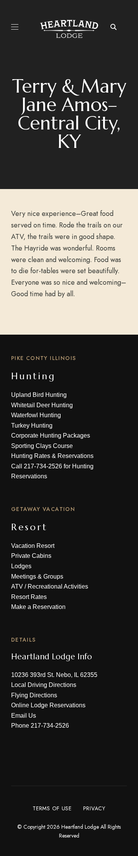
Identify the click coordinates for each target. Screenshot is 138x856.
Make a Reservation (38, 607)
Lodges (21, 566)
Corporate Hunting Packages (50, 435)
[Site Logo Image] (69, 29)
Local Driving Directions (43, 685)
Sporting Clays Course (42, 446)
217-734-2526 (43, 466)
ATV (17, 586)
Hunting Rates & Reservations (52, 456)
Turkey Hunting (32, 425)
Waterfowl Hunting (36, 415)
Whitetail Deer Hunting (42, 405)
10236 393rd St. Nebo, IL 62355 (54, 675)
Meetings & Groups (37, 576)
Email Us (23, 715)
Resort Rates (29, 597)
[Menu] (14, 26)
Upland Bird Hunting (39, 395)
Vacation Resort (32, 545)
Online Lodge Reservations (48, 705)
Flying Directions (34, 695)
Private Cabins (31, 555)
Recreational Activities (58, 586)
